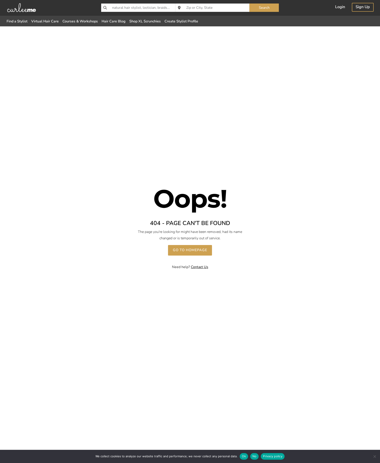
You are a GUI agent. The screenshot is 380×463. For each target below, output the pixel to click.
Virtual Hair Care (45, 21)
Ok (244, 456)
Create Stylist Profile (181, 21)
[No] (374, 456)
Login (340, 7)
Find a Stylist (17, 21)
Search (264, 7)
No (254, 456)
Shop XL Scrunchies (145, 21)
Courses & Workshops (80, 21)
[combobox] (138, 8)
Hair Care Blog (114, 21)
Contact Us (199, 267)
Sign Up (363, 7)
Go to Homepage (190, 250)
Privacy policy (272, 456)
